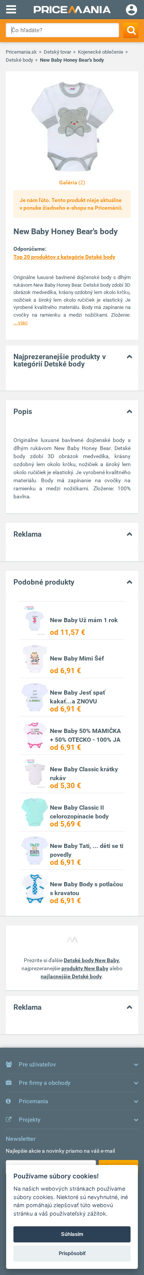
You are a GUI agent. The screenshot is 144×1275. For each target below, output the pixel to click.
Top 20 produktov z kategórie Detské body (64, 257)
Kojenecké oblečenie (100, 52)
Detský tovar (57, 52)
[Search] (130, 30)
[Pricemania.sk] (72, 9)
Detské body (19, 60)
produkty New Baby (84, 968)
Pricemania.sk (21, 52)
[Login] (131, 10)
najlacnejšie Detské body (71, 976)
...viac (20, 322)
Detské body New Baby (91, 960)
